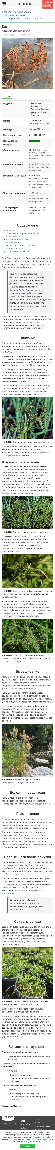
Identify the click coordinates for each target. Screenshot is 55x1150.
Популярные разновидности (23, 233)
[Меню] (4, 4)
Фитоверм (23, 890)
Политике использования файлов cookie (37, 1139)
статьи (22, 1121)
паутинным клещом (33, 803)
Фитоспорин (8, 893)
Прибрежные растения (18, 18)
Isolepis (29, 290)
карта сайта (24, 1124)
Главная (6, 12)
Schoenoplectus (17, 290)
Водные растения (15, 15)
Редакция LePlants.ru (11, 1106)
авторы (38, 1123)
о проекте (39, 1119)
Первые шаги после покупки (20, 245)
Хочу (8, 96)
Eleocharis (39, 290)
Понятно (27, 1146)
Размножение (13, 242)
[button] (27, 63)
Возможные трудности (17, 251)
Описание (11, 230)
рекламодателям (42, 1126)
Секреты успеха (14, 248)
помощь (23, 1128)
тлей (47, 803)
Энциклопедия (23, 12)
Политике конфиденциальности (28, 1141)
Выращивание (13, 236)
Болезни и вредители (17, 239)
